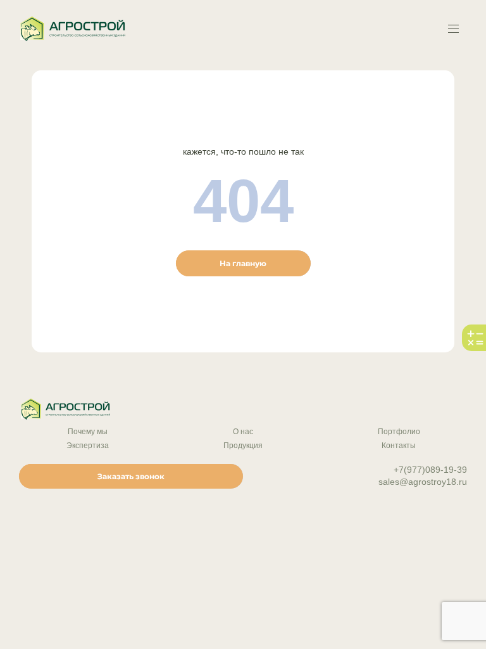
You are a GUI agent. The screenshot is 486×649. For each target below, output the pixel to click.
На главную (243, 263)
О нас (243, 431)
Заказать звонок (131, 476)
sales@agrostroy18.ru (422, 482)
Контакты (399, 445)
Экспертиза (87, 445)
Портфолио (399, 431)
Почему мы (88, 431)
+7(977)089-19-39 (430, 470)
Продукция (243, 445)
